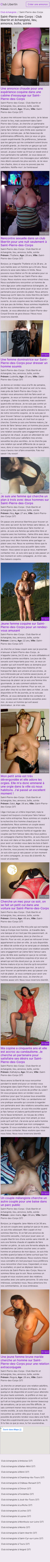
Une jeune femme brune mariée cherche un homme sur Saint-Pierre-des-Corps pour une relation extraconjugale (25, 1362)
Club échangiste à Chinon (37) (16, 1488)
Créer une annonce (38, 4)
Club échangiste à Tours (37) (15, 1544)
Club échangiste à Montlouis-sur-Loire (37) (22, 1521)
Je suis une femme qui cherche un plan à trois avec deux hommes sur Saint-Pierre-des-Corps (25, 499)
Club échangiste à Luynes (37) (16, 1516)
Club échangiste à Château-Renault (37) (21, 1483)
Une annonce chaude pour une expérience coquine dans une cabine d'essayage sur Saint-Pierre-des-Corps (22, 94)
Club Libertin (9, 4)
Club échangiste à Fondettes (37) (17, 1494)
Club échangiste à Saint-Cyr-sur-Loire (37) (22, 1538)
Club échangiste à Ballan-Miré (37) (18, 1466)
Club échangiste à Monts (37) (15, 1527)
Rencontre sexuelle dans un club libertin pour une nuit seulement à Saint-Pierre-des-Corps (24, 242)
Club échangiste (9, 12)
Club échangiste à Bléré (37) (15, 1472)
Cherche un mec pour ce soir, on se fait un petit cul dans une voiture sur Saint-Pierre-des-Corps (25, 905)
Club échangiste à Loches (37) (16, 1510)
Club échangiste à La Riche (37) (16, 1505)
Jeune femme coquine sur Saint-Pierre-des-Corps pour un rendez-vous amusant (24, 627)
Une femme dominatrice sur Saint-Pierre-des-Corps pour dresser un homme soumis (24, 363)
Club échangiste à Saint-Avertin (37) (19, 1533)
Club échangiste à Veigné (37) (16, 1549)
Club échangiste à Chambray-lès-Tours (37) (22, 1477)
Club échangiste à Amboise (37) (16, 1460)
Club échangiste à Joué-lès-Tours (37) (20, 1499)
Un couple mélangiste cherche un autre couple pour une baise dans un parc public (24, 1201)
